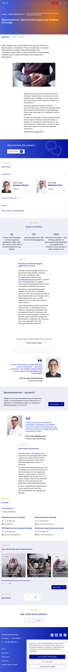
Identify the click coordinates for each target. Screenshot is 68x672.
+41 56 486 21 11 (11, 642)
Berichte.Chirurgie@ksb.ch (45, 524)
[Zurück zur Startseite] (5, 3)
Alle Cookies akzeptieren (47, 657)
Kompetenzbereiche (16, 14)
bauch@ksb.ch (8, 524)
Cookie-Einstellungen (34, 343)
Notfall (55, 3)
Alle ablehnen (47, 662)
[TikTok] (65, 635)
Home (4, 14)
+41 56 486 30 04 (42, 521)
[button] (29, 620)
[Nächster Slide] (9, 584)
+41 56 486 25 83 (9, 531)
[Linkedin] (60, 635)
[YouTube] (56, 635)
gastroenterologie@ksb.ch (12, 534)
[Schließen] (66, 642)
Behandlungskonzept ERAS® (33, 132)
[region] (47, 656)
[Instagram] (52, 635)
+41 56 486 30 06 (9, 521)
